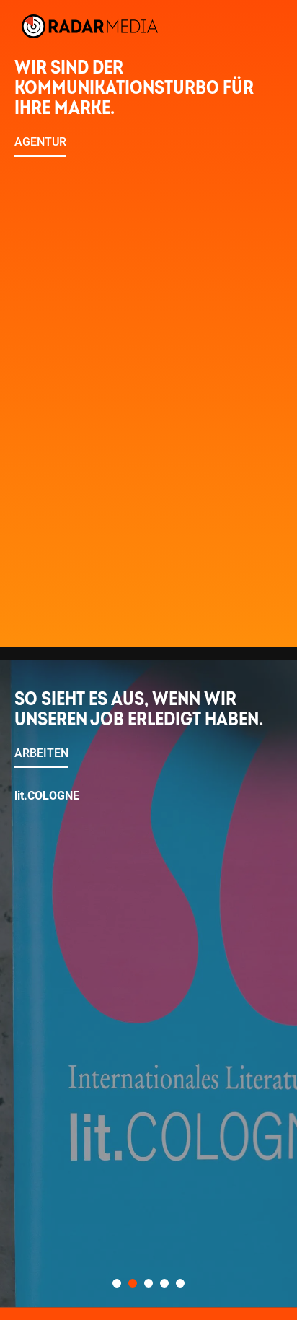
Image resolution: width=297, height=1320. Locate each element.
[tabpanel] (148, 984)
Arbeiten (41, 753)
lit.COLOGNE (46, 796)
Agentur (40, 142)
